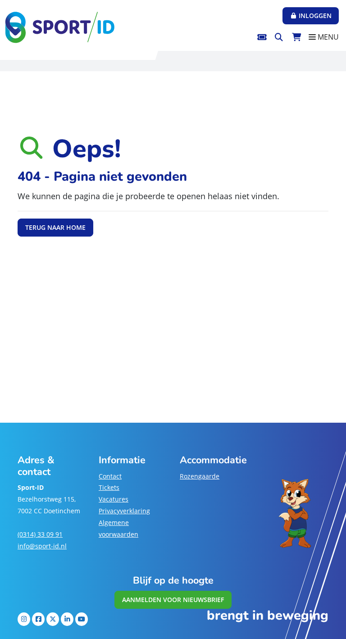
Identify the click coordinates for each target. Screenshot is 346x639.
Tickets (109, 487)
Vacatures (113, 499)
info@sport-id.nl (42, 546)
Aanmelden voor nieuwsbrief (173, 599)
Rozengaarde (199, 476)
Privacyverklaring (124, 511)
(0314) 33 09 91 (40, 534)
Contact (110, 476)
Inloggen (314, 15)
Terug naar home (55, 227)
